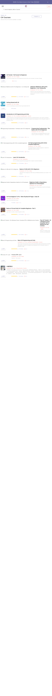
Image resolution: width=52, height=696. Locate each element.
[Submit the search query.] (4, 9)
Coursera (40, 242)
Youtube (17, 76)
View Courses (36, 2)
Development (8, 76)
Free (14, 76)
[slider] (14, 97)
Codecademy (25, 159)
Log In (49, 6)
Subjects (2, 15)
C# (5, 15)
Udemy (41, 89)
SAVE (4, 80)
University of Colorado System (33, 242)
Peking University (19, 268)
